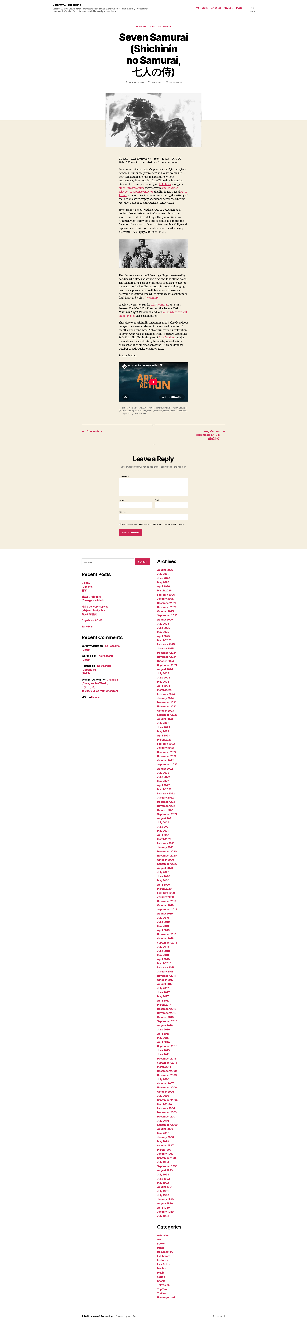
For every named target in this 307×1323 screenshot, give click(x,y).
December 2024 (167, 652)
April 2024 (163, 685)
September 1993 (167, 1166)
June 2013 (163, 1050)
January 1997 (165, 1153)
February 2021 (165, 843)
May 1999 (163, 1141)
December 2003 (167, 1112)
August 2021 (165, 818)
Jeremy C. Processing (67, 4)
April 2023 (163, 735)
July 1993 (163, 1174)
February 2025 (166, 644)
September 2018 (167, 942)
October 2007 (165, 1083)
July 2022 (163, 772)
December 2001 (166, 1116)
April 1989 (163, 1207)
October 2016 (165, 1017)
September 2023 (167, 714)
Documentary (165, 1251)
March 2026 (164, 590)
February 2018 (166, 967)
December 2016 (166, 1008)
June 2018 (163, 950)
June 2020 (163, 876)
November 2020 (167, 855)
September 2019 (167, 909)
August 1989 (165, 1203)
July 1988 (163, 1215)
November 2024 (167, 656)
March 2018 (164, 963)
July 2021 (163, 822)
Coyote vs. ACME (92, 620)
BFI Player (165, 184)
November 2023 (167, 706)
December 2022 (167, 752)
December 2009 (167, 1070)
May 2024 (163, 681)
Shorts (161, 1280)
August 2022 (165, 768)
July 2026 (163, 573)
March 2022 (164, 789)
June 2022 (163, 776)
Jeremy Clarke (137, 82)
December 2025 (167, 603)
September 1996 (167, 1158)
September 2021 (167, 814)
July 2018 (163, 946)
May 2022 (163, 781)
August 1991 (164, 1186)
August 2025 (165, 619)
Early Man (87, 626)
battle (165, 408)
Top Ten (162, 1289)
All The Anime (159, 304)
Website (122, 512)
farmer (150, 410)
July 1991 (163, 1191)
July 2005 (163, 1095)
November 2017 (166, 975)
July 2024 (163, 673)
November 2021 (166, 805)
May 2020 (163, 880)
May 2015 (163, 1037)
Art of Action (166, 337)
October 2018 (165, 938)
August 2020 (165, 868)
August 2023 (165, 719)
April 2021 (163, 834)
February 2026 (166, 594)
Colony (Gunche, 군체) (87, 586)
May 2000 (163, 1133)
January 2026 (165, 598)
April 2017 (163, 1000)
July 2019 (163, 917)
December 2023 (167, 702)
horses (166, 410)
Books (205, 8)
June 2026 (163, 578)
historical (158, 410)
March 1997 (164, 1149)
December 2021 (166, 801)
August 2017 (165, 984)
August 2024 (165, 669)
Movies (227, 8)
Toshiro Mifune (139, 413)
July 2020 (163, 872)
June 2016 (163, 1029)
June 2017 (163, 992)
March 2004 (164, 1104)
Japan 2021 (127, 413)
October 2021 (165, 810)
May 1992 (163, 1182)
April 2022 (163, 785)
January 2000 (165, 1137)
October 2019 (165, 905)
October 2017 (165, 979)
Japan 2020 (181, 410)
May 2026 (163, 582)
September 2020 (167, 863)
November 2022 (167, 756)
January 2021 (165, 847)
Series (161, 1276)
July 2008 (163, 1079)
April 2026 (163, 586)
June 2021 (163, 826)
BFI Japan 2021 (134, 410)
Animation (163, 1235)
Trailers (162, 1293)
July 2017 (163, 988)
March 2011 (164, 1066)
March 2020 (164, 888)
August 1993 (165, 1170)
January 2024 (165, 698)
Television (163, 1285)
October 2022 (165, 760)
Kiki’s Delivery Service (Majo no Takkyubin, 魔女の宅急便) (95, 610)
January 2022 (165, 797)
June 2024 (163, 677)
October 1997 (165, 1145)
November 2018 (166, 934)
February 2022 (166, 793)
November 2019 (166, 901)
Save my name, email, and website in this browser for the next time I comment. (152, 524)
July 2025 (163, 623)
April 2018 (163, 959)
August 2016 (165, 1025)
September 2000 (167, 1124)
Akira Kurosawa (135, 408)
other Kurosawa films (131, 188)
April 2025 (163, 636)
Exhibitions (216, 8)
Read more (152, 297)
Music (239, 8)
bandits (159, 408)
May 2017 (163, 996)
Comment (124, 477)
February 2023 (166, 743)
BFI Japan (173, 408)
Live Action (155, 26)
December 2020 (167, 851)
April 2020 (163, 884)
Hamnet (95, 697)
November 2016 (166, 1012)
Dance (161, 1247)
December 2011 (166, 1058)
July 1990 (163, 1195)
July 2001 (163, 1120)
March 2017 (164, 1004)
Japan (172, 410)
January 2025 (165, 648)
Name (122, 500)
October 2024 (165, 661)
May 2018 (163, 955)
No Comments (175, 82)
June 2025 (163, 627)
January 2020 (165, 897)
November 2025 (167, 607)
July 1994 (163, 1162)
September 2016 (167, 1021)
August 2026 (165, 569)
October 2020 (165, 859)
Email (158, 500)
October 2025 (165, 611)
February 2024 (166, 694)
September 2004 (167, 1100)
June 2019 (163, 921)
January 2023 (165, 747)
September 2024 (167, 665)
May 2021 (163, 830)
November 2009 (167, 1075)
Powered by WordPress (126, 1316)
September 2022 (167, 764)
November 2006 (167, 1087)
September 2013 (167, 1046)
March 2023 (164, 739)
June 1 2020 (156, 82)
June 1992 (163, 1178)
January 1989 (165, 1211)
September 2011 (167, 1062)
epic (144, 410)
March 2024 (164, 689)
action (124, 408)
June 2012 (163, 1054)
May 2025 (163, 631)
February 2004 (166, 1108)
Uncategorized (166, 1297)
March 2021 (164, 839)
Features (141, 26)
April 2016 (163, 1033)
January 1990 (165, 1199)
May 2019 (163, 926)
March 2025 (164, 640)
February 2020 (166, 892)
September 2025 (167, 615)
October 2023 (165, 710)
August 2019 (165, 913)
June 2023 (163, 727)
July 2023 (163, 723)
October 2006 (165, 1091)
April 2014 (163, 1042)
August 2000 (165, 1128)
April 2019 (163, 930)
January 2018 (165, 971)
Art (197, 8)
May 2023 (163, 731)
